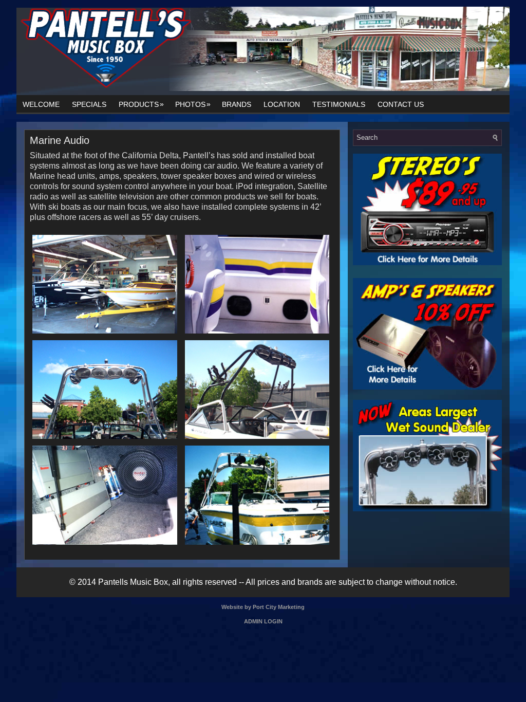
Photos (193, 104)
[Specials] (427, 263)
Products (141, 104)
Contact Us (401, 104)
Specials (89, 104)
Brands (236, 104)
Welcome (41, 104)
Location (282, 104)
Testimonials (338, 104)
